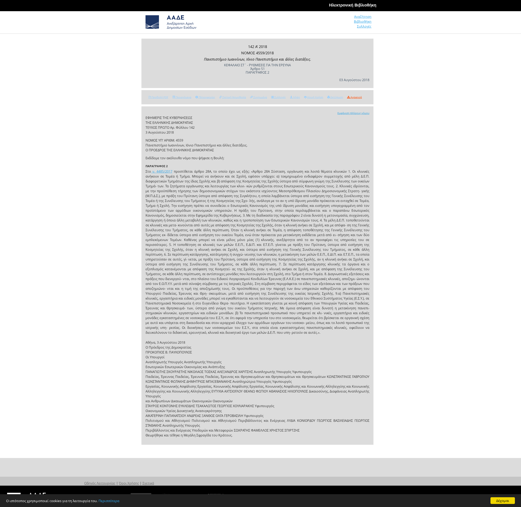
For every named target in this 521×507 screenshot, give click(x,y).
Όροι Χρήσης (129, 483)
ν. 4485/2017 (161, 171)
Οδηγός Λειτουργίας (99, 483)
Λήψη (296, 97)
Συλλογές (364, 26)
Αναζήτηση (362, 16)
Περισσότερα (109, 500)
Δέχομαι (502, 500)
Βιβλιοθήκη (362, 21)
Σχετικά (148, 483)
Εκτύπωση (336, 97)
